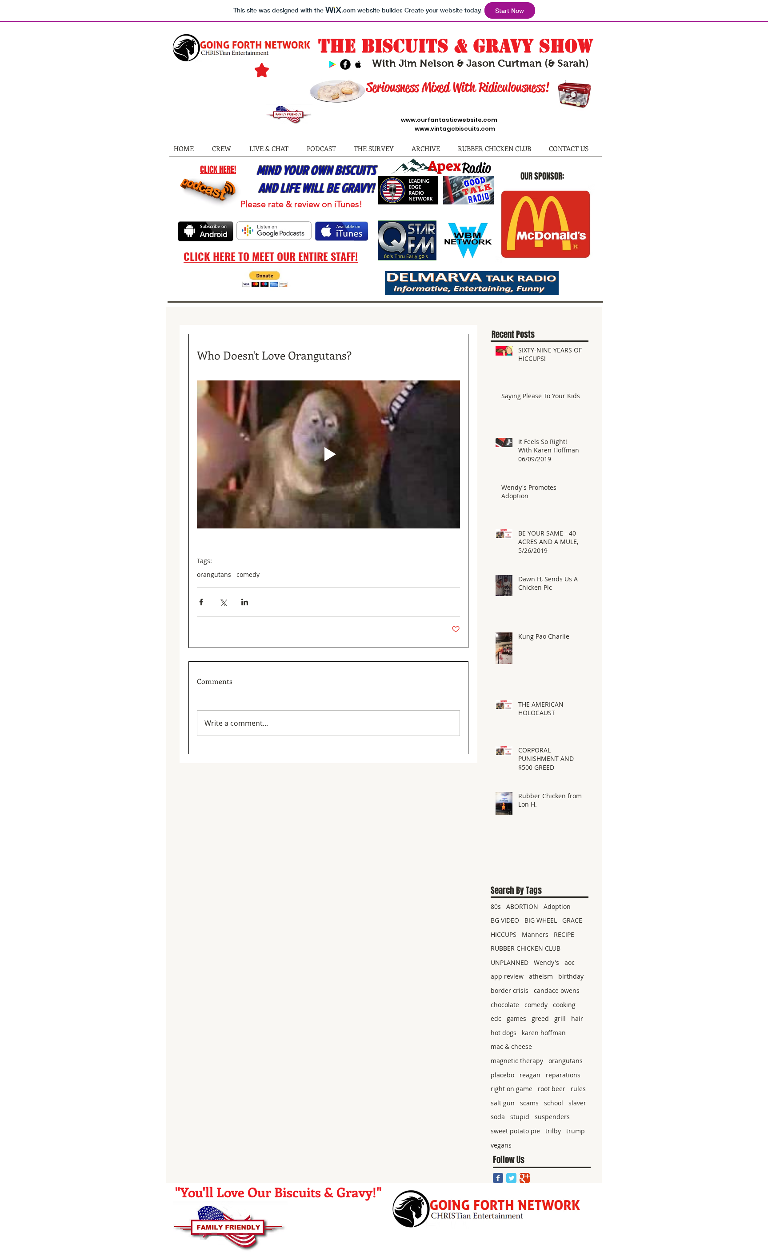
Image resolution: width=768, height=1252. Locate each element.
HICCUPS (503, 934)
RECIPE (564, 934)
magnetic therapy (517, 1060)
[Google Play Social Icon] (332, 64)
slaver (577, 1103)
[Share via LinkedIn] (244, 602)
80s (496, 906)
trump (575, 1131)
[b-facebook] (345, 64)
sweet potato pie (515, 1131)
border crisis (509, 990)
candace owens (557, 990)
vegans (501, 1145)
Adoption (557, 906)
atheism (541, 976)
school (553, 1103)
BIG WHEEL (540, 920)
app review (507, 976)
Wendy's (546, 962)
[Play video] (328, 454)
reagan (530, 1075)
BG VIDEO (505, 920)
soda (498, 1116)
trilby (553, 1131)
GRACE (572, 920)
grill (560, 1018)
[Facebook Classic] (498, 1178)
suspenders (552, 1116)
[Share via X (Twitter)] (223, 602)
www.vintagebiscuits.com (455, 128)
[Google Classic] (525, 1178)
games (516, 1018)
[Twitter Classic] (511, 1178)
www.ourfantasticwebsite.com (449, 120)
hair (577, 1018)
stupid (519, 1116)
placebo (502, 1075)
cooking (564, 1004)
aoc (569, 962)
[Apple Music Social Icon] (358, 64)
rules (578, 1088)
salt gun (503, 1103)
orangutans (214, 574)
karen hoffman (544, 1032)
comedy (248, 574)
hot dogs (503, 1032)
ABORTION (522, 906)
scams (529, 1103)
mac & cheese (511, 1046)
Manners (535, 934)
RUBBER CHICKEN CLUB (525, 948)
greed (540, 1018)
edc (496, 1018)
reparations (563, 1075)
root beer (551, 1088)
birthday (571, 976)
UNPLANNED (509, 962)
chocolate (505, 1004)
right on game (511, 1088)
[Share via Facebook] (201, 602)
